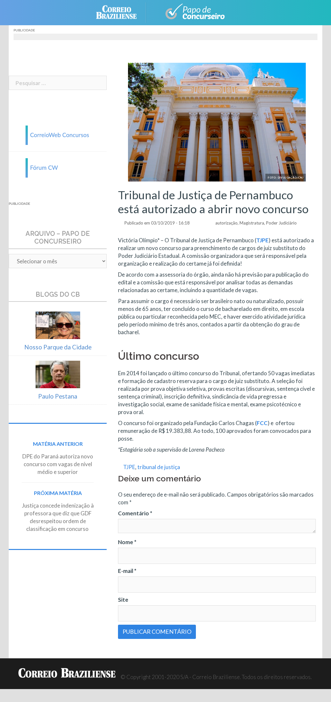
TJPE (129, 467)
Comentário (135, 513)
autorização (226, 222)
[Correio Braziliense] (121, 11)
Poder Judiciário (281, 222)
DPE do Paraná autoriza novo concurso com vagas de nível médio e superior (57, 464)
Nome (127, 542)
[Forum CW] (58, 167)
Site (123, 599)
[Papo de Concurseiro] (191, 11)
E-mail (127, 570)
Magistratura (252, 222)
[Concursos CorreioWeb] (58, 134)
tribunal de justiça (158, 467)
